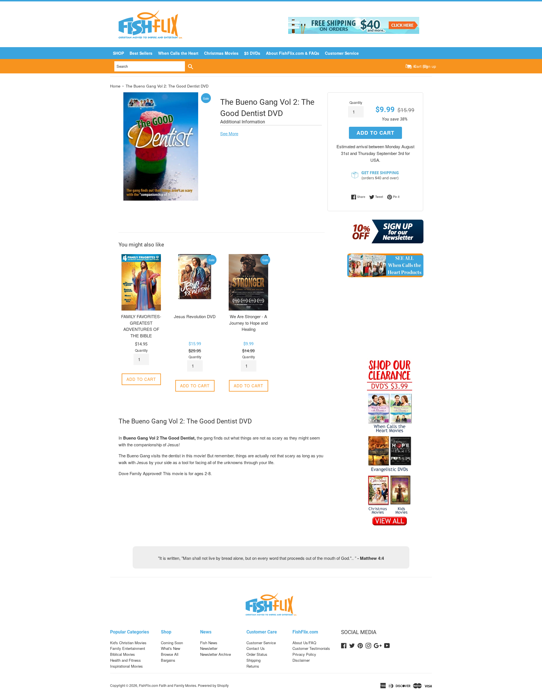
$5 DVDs (252, 53)
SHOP (118, 53)
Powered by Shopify (213, 685)
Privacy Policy (304, 654)
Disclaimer (301, 660)
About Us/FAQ (304, 642)
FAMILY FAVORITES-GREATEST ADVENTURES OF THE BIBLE (141, 325)
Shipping (253, 660)
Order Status (256, 654)
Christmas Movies (221, 53)
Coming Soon (172, 642)
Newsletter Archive (215, 654)
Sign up (429, 66)
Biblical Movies (122, 654)
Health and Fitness (125, 660)
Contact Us (255, 648)
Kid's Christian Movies (128, 642)
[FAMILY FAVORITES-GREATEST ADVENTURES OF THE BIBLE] (141, 282)
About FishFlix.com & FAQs (292, 53)
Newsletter (208, 648)
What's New (170, 648)
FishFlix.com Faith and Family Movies (167, 685)
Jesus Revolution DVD (195, 316)
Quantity (355, 102)
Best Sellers (141, 53)
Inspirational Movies (126, 666)
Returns (252, 666)
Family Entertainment (127, 648)
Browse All (169, 654)
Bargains (168, 660)
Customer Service (342, 53)
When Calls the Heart (178, 53)
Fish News (208, 642)
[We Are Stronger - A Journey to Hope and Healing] (248, 282)
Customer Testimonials (311, 648)
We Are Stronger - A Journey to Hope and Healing (248, 322)
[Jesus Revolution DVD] (194, 282)
